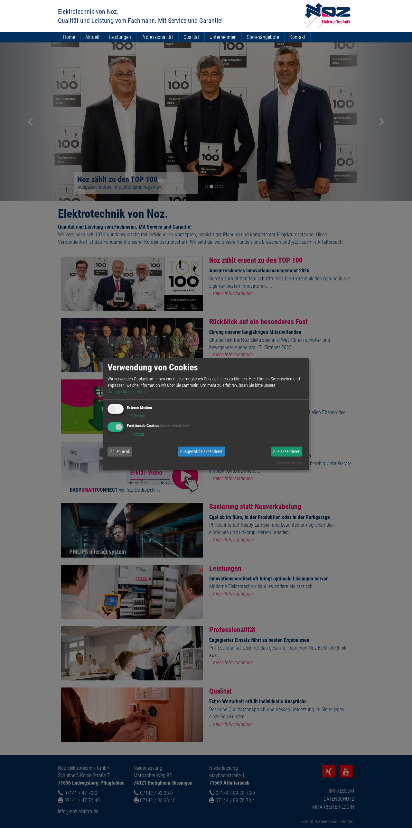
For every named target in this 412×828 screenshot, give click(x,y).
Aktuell (92, 37)
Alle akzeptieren (286, 451)
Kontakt (297, 37)
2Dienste (136, 415)
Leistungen (120, 37)
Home (69, 37)
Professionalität (157, 37)
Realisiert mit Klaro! (289, 463)
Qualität (191, 37)
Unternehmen (223, 37)
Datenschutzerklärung (127, 391)
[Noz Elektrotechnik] (328, 15)
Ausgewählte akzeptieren (201, 451)
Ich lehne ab (119, 451)
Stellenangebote (263, 37)
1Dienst (135, 434)
